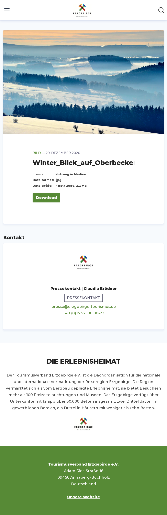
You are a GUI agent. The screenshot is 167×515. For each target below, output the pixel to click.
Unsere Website (83, 497)
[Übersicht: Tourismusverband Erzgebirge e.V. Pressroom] (82, 10)
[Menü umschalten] (6, 10)
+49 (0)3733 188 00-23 (83, 313)
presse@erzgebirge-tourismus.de (83, 306)
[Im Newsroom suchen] (161, 10)
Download (46, 197)
